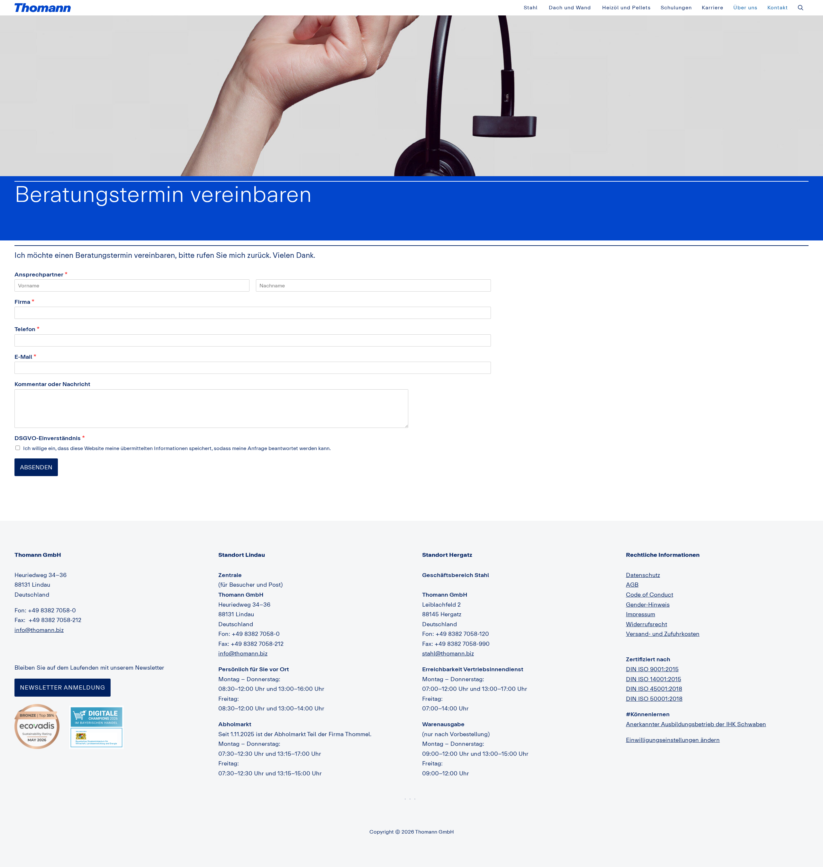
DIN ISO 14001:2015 (653, 678)
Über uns (745, 7)
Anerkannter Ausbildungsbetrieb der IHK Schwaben (696, 723)
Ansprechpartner (41, 274)
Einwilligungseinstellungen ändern (673, 739)
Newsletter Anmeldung (62, 687)
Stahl (531, 7)
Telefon (27, 328)
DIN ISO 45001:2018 (654, 688)
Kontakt (777, 7)
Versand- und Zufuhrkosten (663, 633)
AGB (632, 584)
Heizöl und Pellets (626, 7)
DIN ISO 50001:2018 (654, 698)
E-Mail (25, 356)
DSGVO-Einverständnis (49, 437)
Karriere (712, 7)
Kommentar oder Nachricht (52, 383)
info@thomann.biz (39, 629)
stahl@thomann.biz (448, 653)
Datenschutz (643, 574)
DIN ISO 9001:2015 (652, 669)
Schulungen (676, 7)
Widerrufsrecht (646, 624)
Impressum (640, 614)
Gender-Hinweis (648, 604)
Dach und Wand (570, 7)
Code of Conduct (649, 594)
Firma (24, 301)
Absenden (36, 467)
